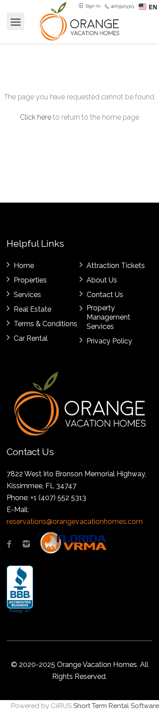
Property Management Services (108, 317)
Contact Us (105, 294)
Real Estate (32, 309)
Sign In (92, 6)
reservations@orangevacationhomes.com (75, 521)
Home (24, 265)
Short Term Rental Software (116, 706)
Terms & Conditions (45, 324)
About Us (102, 280)
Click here (35, 117)
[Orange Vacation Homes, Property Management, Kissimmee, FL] (20, 589)
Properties (30, 280)
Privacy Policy (109, 341)
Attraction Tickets (116, 265)
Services (27, 294)
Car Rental (31, 338)
